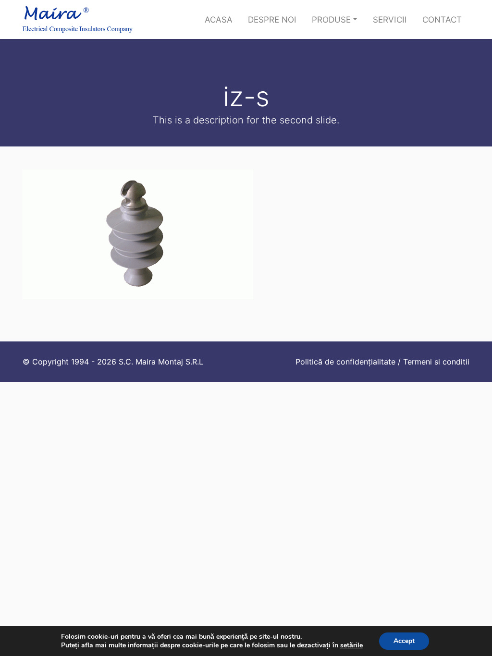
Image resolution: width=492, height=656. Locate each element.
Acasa (219, 19)
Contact (442, 19)
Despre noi (272, 19)
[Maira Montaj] (78, 19)
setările (351, 645)
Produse (331, 19)
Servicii (390, 19)
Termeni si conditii (436, 361)
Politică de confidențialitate (345, 361)
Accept (404, 640)
